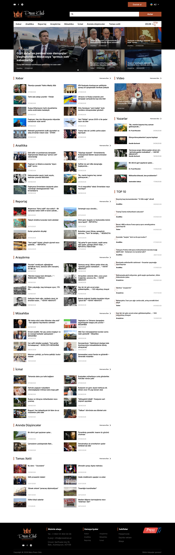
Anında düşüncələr (96, 24)
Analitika (29, 24)
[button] (78, 70)
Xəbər (19, 24)
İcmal (80, 24)
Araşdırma (55, 24)
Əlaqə (121, 541)
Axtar (150, 14)
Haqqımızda (124, 534)
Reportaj (42, 24)
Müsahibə (69, 24)
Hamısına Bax (104, 78)
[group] (43, 49)
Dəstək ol (137, 4)
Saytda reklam (125, 537)
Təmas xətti (114, 24)
